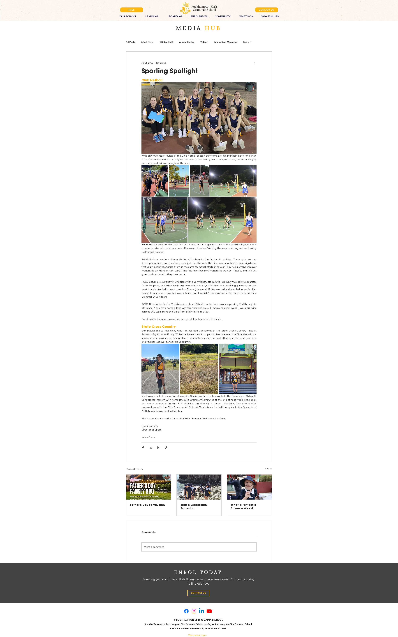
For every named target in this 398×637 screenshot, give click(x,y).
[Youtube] (209, 611)
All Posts (130, 42)
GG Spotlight (166, 42)
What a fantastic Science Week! (243, 507)
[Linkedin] (202, 611)
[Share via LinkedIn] (158, 447)
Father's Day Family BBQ (147, 505)
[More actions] (255, 63)
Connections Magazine (225, 42)
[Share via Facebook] (142, 447)
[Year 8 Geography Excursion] (199, 487)
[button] (128, 15)
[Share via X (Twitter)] (150, 447)
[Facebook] (186, 611)
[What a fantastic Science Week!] (249, 487)
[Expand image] (154, 181)
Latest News (147, 42)
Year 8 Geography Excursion (193, 507)
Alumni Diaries (186, 42)
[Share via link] (165, 447)
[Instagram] (194, 611)
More (246, 42)
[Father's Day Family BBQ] (148, 487)
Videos (203, 42)
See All (268, 468)
